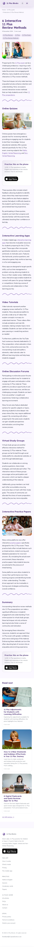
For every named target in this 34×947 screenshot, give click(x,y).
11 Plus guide (11, 10)
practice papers (15, 543)
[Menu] (27, 3)
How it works (6, 861)
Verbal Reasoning (14, 153)
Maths (24, 150)
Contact (4, 908)
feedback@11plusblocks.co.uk (11, 937)
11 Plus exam (20, 63)
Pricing (4, 868)
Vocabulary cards (7, 886)
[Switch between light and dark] (22, 3)
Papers (4, 889)
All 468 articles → (8, 817)
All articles (5, 898)
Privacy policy (6, 917)
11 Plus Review (8, 35)
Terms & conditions (8, 920)
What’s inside (6, 864)
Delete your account (8, 923)
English (5, 153)
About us (5, 905)
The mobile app (7, 871)
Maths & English (7, 880)
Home (4, 10)
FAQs (4, 901)
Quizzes (4, 883)
